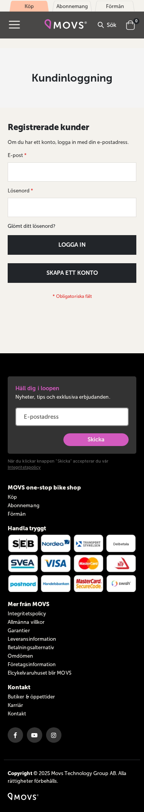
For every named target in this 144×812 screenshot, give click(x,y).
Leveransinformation (32, 639)
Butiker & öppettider (31, 697)
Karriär (15, 705)
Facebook (15, 735)
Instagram (53, 735)
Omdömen (20, 656)
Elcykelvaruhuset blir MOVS (39, 673)
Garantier (19, 630)
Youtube (34, 735)
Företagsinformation (32, 664)
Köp (12, 497)
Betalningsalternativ (31, 647)
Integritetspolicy (24, 467)
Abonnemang (24, 505)
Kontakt (17, 714)
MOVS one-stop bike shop (44, 487)
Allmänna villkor (26, 622)
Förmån (17, 514)
